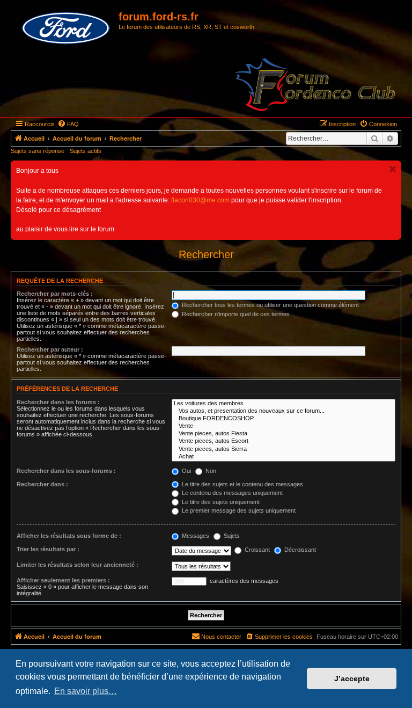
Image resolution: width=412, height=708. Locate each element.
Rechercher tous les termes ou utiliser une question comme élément (269, 305)
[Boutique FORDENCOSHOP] (283, 418)
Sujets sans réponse (37, 151)
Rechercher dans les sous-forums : (66, 471)
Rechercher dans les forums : (58, 402)
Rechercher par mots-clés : (55, 293)
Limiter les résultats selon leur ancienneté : (77, 564)
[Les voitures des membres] (283, 403)
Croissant (256, 549)
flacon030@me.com (200, 200)
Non (210, 471)
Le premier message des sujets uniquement (238, 510)
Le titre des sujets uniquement (220, 502)
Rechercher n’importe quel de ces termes (235, 314)
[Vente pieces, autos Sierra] (283, 449)
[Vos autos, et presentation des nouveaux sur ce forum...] (283, 411)
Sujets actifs (85, 151)
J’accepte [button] (352, 678)
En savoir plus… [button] (85, 691)
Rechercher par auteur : (50, 349)
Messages (194, 535)
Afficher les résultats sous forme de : (69, 535)
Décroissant (299, 549)
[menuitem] (68, 124)
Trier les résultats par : (48, 549)
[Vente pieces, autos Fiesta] (283, 433)
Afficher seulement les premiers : (63, 580)
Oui (185, 471)
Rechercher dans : (42, 484)
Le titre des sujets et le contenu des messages (241, 484)
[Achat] (283, 457)
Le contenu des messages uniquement (231, 493)
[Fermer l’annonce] (392, 169)
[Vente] (283, 426)
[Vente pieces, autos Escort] (283, 441)
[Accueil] (66, 28)
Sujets (231, 535)
